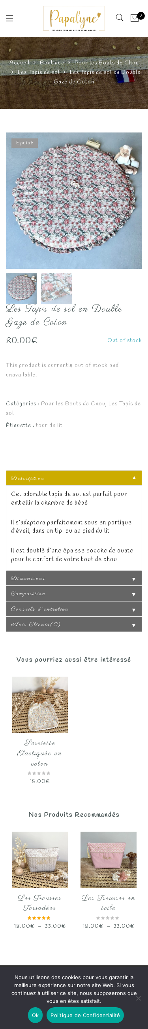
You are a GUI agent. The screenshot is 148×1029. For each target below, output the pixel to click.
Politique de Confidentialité (85, 1015)
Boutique (52, 63)
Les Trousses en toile (109, 904)
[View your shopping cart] (135, 18)
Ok (35, 1015)
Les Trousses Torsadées (40, 904)
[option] (74, 200)
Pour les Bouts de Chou (107, 63)
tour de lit (49, 425)
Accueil (19, 63)
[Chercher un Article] (120, 17)
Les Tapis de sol (39, 72)
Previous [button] (25, 201)
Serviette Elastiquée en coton (39, 753)
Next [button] (119, 201)
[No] (138, 998)
